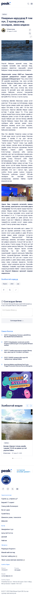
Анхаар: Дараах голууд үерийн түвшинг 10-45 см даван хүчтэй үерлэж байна (15, 448)
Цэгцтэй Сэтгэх (7, 533)
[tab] (12, 458)
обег (12, 284)
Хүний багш (5, 514)
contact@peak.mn (7, 576)
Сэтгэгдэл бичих (16, 320)
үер (18, 284)
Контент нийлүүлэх (8, 556)
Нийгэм (4, 14)
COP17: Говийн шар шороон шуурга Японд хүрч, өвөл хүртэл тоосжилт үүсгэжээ (18, 351)
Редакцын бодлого (8, 549)
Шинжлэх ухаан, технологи (11, 517)
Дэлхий (4, 537)
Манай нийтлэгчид (8, 552)
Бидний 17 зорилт (7, 502)
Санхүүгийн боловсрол (9, 506)
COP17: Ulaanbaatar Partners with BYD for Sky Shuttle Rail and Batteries (17, 335)
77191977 (4, 570)
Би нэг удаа (5, 510)
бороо (5, 284)
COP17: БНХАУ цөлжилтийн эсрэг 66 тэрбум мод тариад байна (16, 358)
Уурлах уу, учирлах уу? (9, 499)
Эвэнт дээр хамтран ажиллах (12, 560)
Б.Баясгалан (11, 29)
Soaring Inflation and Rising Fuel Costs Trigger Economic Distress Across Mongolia (18, 365)
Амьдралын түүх (7, 529)
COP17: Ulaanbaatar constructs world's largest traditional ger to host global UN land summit (18, 343)
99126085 (17, 570)
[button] (28, 3)
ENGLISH (4, 521)
